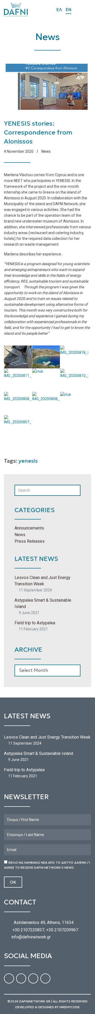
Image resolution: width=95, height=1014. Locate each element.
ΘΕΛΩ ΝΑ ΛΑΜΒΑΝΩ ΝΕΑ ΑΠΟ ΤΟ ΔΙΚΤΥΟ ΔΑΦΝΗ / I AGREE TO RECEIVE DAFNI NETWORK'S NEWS (47, 864)
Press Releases (30, 541)
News (46, 151)
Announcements (29, 528)
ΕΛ (59, 9)
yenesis (28, 460)
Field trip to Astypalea (35, 622)
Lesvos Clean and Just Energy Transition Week (42, 580)
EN (68, 9)
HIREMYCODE (69, 1007)
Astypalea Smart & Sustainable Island (43, 603)
